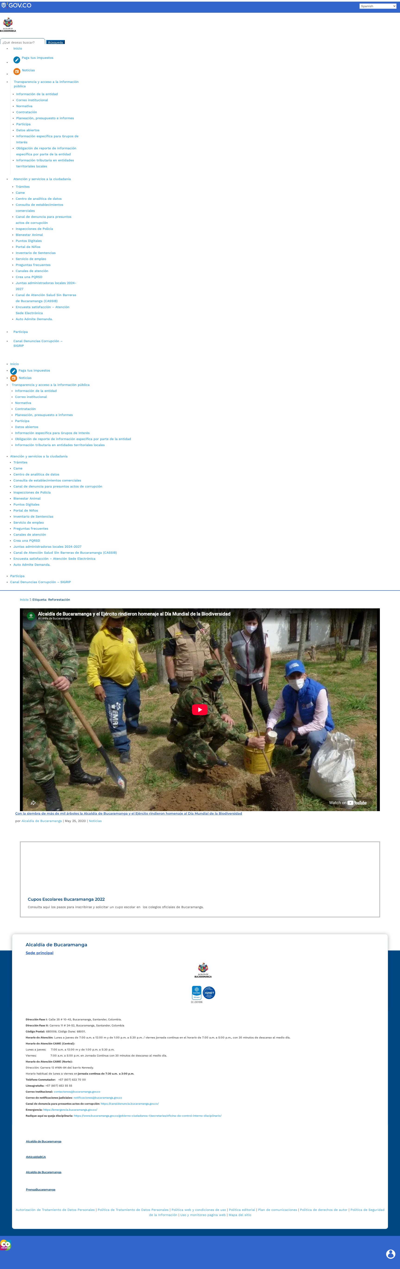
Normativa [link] (24, 106)
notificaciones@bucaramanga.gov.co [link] (98, 1097)
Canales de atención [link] (32, 271)
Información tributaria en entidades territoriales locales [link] (60, 445)
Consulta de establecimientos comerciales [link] (47, 480)
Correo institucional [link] (32, 100)
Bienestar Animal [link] (29, 235)
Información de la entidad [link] (37, 94)
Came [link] (20, 192)
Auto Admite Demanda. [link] (34, 319)
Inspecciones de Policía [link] (34, 229)
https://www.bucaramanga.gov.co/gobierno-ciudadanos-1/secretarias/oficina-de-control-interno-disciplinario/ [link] (148, 1115)
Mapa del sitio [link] (240, 1215)
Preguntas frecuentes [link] (33, 265)
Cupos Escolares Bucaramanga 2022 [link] (66, 899)
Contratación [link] (26, 112)
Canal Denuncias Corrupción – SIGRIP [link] (37, 343)
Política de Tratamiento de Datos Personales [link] (133, 1210)
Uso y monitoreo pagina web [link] (203, 1215)
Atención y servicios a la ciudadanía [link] (42, 179)
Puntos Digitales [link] (29, 241)
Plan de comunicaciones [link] (277, 1210)
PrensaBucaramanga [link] (40, 1189)
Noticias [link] (95, 821)
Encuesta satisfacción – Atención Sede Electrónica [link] (55, 558)
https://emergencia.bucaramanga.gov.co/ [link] (70, 1109)
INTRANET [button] (11, 14)
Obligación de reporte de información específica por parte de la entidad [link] (73, 439)
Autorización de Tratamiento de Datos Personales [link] (55, 1210)
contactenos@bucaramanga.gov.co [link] (77, 1091)
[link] (16, 8)
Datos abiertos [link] (27, 130)
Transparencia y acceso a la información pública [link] (46, 84)
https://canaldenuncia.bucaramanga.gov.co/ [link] (130, 1103)
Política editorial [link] (242, 1210)
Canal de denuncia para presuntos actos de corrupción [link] (57, 486)
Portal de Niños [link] (28, 247)
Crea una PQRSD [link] (29, 277)
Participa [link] (23, 124)
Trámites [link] (23, 186)
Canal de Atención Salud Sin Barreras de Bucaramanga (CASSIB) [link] (65, 552)
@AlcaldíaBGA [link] (36, 1157)
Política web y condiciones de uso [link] (199, 1210)
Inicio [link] (17, 48)
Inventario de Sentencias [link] (36, 253)
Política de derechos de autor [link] (323, 1210)
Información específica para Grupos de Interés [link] (52, 433)
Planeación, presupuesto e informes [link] (45, 118)
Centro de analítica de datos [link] (39, 198)
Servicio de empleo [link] (31, 259)
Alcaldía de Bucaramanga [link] (42, 821)
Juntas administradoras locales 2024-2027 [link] (47, 546)
